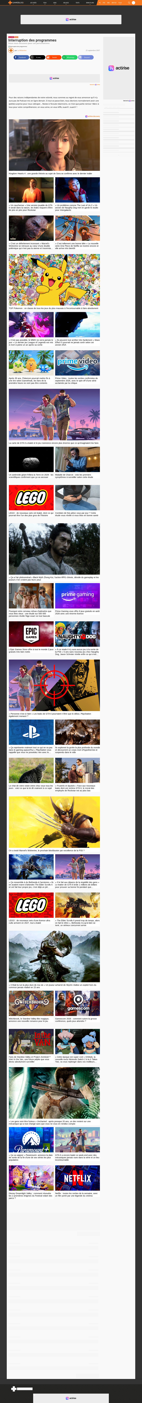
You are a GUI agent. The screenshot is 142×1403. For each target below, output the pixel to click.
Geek (54, 3)
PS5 (104, 3)
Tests (77, 3)
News (16, 37)
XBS (108, 3)
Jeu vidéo (11, 37)
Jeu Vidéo (33, 3)
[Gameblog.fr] (15, 2)
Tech (44, 3)
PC (100, 3)
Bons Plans (90, 3)
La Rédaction (22, 50)
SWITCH (114, 3)
